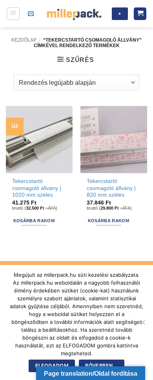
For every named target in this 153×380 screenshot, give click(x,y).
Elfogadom (52, 366)
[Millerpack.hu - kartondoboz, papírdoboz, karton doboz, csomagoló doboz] (74, 13)
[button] (13, 13)
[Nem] (142, 324)
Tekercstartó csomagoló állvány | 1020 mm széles (36, 188)
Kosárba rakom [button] (34, 220)
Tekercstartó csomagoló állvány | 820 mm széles (111, 188)
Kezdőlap (23, 40)
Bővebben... (101, 366)
